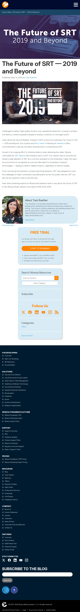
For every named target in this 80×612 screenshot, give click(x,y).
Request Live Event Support (14, 446)
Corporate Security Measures (15, 524)
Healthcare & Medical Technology (16, 384)
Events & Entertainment (12, 402)
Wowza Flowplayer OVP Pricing (15, 459)
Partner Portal (9, 550)
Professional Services (12, 490)
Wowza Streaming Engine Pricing (16, 462)
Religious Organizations (13, 405)
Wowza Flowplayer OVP (13, 415)
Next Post (74, 225)
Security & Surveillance (13, 375)
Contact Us (8, 528)
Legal (24, 610)
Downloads (8, 493)
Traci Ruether (31, 77)
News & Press (9, 521)
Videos (24, 327)
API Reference (10, 362)
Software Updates (11, 437)
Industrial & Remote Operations (15, 390)
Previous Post (8, 225)
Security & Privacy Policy (10, 610)
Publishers (8, 396)
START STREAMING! (40, 248)
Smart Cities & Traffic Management (16, 381)
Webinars (8, 478)
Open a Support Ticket (12, 449)
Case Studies (9, 475)
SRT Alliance (20, 156)
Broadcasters (9, 393)
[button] (29, 220)
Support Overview (11, 431)
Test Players (9, 496)
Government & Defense (13, 387)
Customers (8, 518)
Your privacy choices (36, 610)
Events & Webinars (11, 512)
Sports (7, 399)
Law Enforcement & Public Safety (16, 378)
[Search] (56, 278)
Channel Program (11, 547)
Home (4, 12)
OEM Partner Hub (11, 543)
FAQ (6, 434)
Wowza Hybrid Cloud (12, 421)
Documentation (10, 365)
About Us (8, 509)
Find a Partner (9, 540)
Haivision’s (61, 143)
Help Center (9, 487)
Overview (8, 356)
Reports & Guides (11, 484)
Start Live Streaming (11, 359)
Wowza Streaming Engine (13, 418)
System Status (51, 610)
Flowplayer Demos (11, 499)
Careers (7, 515)
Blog (9, 12)
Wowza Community (11, 443)
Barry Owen (39, 143)
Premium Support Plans (13, 440)
